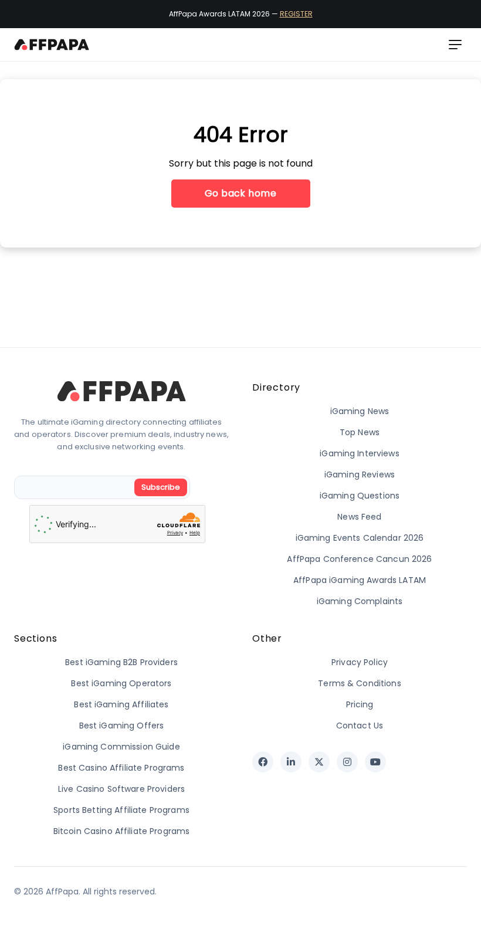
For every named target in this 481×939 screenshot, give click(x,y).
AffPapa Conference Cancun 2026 (359, 559)
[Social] (262, 761)
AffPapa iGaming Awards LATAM (359, 580)
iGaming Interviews (359, 453)
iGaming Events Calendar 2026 (360, 538)
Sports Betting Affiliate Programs (121, 810)
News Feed (359, 517)
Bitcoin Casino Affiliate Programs (121, 831)
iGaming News (359, 411)
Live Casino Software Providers (121, 789)
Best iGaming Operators (121, 683)
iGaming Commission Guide (121, 746)
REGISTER (296, 14)
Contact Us (359, 725)
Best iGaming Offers (121, 725)
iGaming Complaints (360, 601)
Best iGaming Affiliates (121, 704)
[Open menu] (455, 44)
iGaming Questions (359, 495)
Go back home (241, 193)
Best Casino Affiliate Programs (121, 768)
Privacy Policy (359, 662)
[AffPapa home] (52, 44)
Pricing (360, 704)
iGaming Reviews (359, 474)
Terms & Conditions (359, 683)
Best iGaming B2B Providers (121, 662)
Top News (360, 432)
